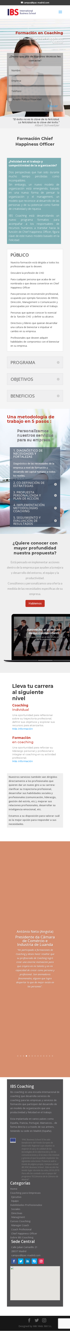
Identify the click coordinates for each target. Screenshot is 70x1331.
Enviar (53, 106)
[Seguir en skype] (34, 1261)
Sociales (15, 1209)
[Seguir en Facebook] (14, 1261)
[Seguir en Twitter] (20, 1261)
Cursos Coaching (20, 1221)
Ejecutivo (16, 1197)
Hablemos (35, 603)
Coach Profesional (21, 1229)
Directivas (16, 1213)
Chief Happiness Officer (24, 1233)
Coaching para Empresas (25, 1192)
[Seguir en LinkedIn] (27, 1261)
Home (13, 1188)
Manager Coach (20, 1225)
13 (52, 1056)
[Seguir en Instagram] (41, 1261)
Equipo (15, 1200)
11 (46, 1056)
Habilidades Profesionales (26, 1205)
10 (43, 1056)
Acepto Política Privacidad (27, 99)
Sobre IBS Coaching (21, 1237)
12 (49, 1056)
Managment (18, 1217)
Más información (22, 728)
